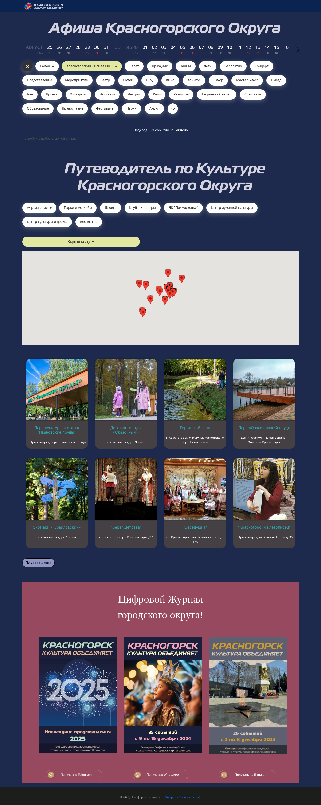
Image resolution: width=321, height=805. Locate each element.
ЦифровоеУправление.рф (183, 797)
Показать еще (38, 562)
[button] (170, 294)
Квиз (157, 94)
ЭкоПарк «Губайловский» (57, 527)
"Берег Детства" (126, 527)
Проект (51, 94)
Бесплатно (233, 66)
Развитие (181, 94)
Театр (105, 80)
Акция (154, 108)
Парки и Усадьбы (78, 207)
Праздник (160, 66)
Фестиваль (105, 108)
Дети (208, 66)
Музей (128, 80)
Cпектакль (252, 94)
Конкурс (193, 80)
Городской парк (195, 427)
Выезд (276, 80)
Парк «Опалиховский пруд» (264, 427)
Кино (170, 80)
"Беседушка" (195, 527)
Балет (134, 66)
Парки (131, 108)
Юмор (218, 80)
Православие (72, 108)
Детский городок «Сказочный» (126, 429)
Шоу (149, 80)
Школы (110, 207)
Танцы (185, 66)
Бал (30, 94)
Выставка (107, 94)
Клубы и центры (142, 207)
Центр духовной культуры (232, 207)
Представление (39, 80)
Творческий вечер (216, 94)
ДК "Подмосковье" (183, 207)
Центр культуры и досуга (47, 221)
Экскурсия (78, 94)
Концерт (262, 66)
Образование (38, 108)
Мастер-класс (247, 80)
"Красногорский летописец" (264, 527)
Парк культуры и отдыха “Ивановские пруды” (57, 429)
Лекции (134, 94)
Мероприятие (76, 80)
